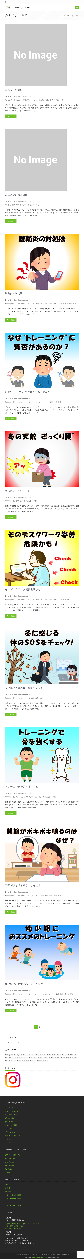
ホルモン (34, 797)
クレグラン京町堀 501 (13, 1229)
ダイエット (10, 1058)
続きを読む (11, 116)
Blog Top (10, 1055)
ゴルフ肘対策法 (14, 89)
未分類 (56, 100)
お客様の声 (9, 1122)
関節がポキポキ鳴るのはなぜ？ (23, 885)
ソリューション (11, 1115)
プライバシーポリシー (13, 1205)
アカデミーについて (12, 1155)
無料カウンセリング (12, 1136)
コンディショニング (14, 100)
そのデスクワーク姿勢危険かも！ (24, 589)
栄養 (27, 1061)
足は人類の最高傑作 (16, 194)
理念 (6, 1184)
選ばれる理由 (10, 1118)
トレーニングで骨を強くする (21, 786)
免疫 (63, 1058)
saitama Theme (43, 1257)
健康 (43, 100)
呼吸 (17, 205)
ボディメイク (50, 994)
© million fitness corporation (21, 96)
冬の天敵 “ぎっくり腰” (17, 490)
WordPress (35, 1257)
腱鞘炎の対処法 (13, 293)
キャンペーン (41, 1055)
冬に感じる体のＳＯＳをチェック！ (25, 687)
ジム (24, 100)
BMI (26, 1055)
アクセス (8, 1139)
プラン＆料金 (10, 1132)
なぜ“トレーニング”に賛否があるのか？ (27, 392)
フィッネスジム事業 (14, 1195)
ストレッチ (35, 303)
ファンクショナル (33, 100)
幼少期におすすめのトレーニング (24, 983)
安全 (14, 1061)
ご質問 (7, 1172)
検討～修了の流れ (11, 1165)
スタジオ (8, 1129)
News (32, 1055)
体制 (52, 1058)
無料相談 (8, 1169)
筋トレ (32, 205)
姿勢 (51, 100)
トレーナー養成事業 (14, 1198)
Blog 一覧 (70, 16)
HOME (63, 16)
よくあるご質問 (11, 1125)
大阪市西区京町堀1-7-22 (14, 1226)
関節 (61, 100)
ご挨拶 (7, 1188)
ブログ (7, 1143)
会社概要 (8, 1191)
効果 (47, 100)
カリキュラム (10, 1162)
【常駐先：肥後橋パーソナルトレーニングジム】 (23, 1224)
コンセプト (9, 1108)
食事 (46, 1061)
